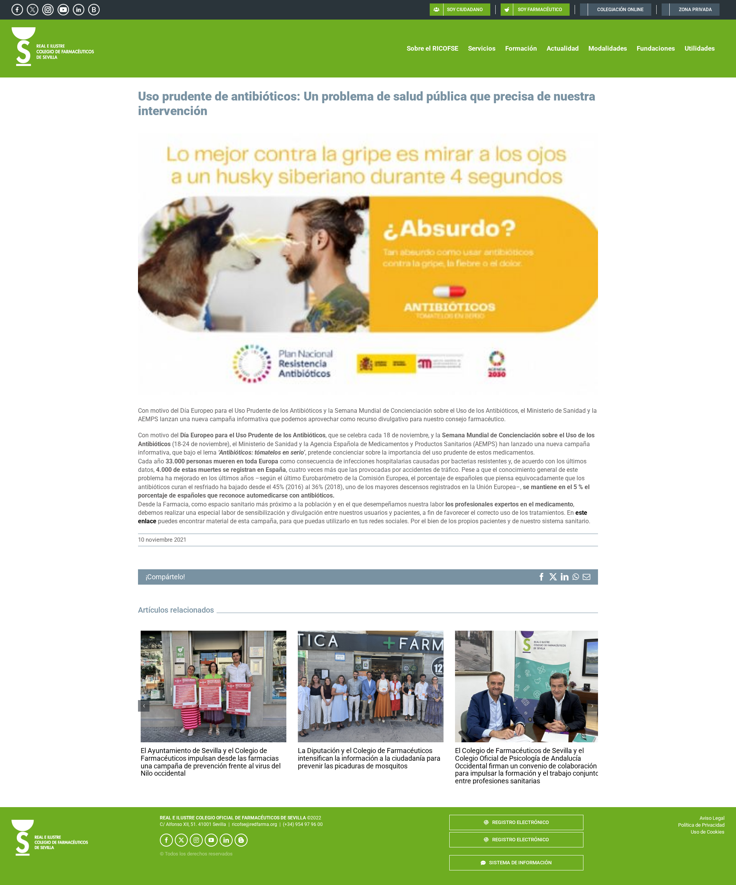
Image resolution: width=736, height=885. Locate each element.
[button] (144, 708)
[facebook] (166, 844)
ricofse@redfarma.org (254, 829)
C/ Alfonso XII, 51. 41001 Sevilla (193, 829)
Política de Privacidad (701, 830)
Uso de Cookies (707, 837)
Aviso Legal (712, 823)
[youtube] (211, 844)
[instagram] (196, 844)
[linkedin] (226, 844)
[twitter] (181, 844)
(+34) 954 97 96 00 (303, 829)
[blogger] (241, 844)
